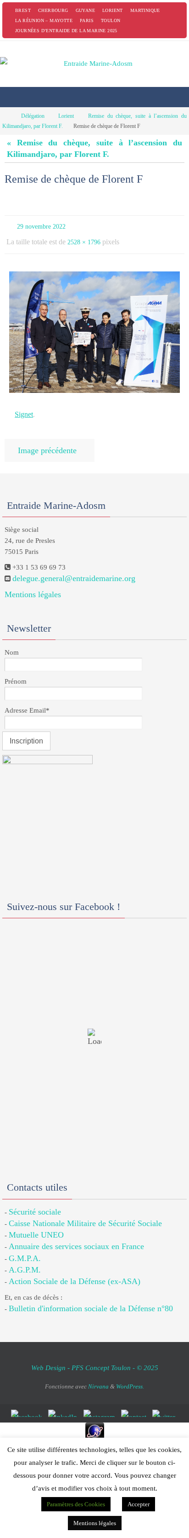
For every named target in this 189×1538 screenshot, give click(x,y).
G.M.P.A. (25, 1249)
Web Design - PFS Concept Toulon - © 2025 (94, 1359)
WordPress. (130, 1377)
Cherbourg (53, 10)
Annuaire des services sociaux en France (76, 1237)
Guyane (85, 10)
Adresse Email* (27, 701)
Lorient (112, 10)
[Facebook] (28, 1404)
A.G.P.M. (25, 1260)
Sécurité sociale (35, 1202)
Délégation (32, 116)
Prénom (16, 672)
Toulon (110, 20)
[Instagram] (101, 1404)
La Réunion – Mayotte (43, 20)
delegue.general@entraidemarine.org (73, 569)
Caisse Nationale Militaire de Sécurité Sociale (85, 1214)
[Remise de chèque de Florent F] (94, 328)
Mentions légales (33, 585)
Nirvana (98, 1377)
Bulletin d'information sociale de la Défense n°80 (91, 1299)
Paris (87, 20)
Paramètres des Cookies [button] (76, 1504)
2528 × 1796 (83, 239)
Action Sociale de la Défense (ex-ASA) (74, 1272)
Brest (23, 10)
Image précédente (47, 442)
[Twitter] (165, 1404)
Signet (24, 409)
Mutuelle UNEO (36, 1225)
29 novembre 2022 (41, 225)
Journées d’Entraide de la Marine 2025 (66, 30)
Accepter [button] (139, 1504)
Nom (12, 643)
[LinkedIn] (64, 1404)
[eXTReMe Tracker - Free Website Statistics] (94, 1422)
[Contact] (135, 1404)
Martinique (145, 10)
